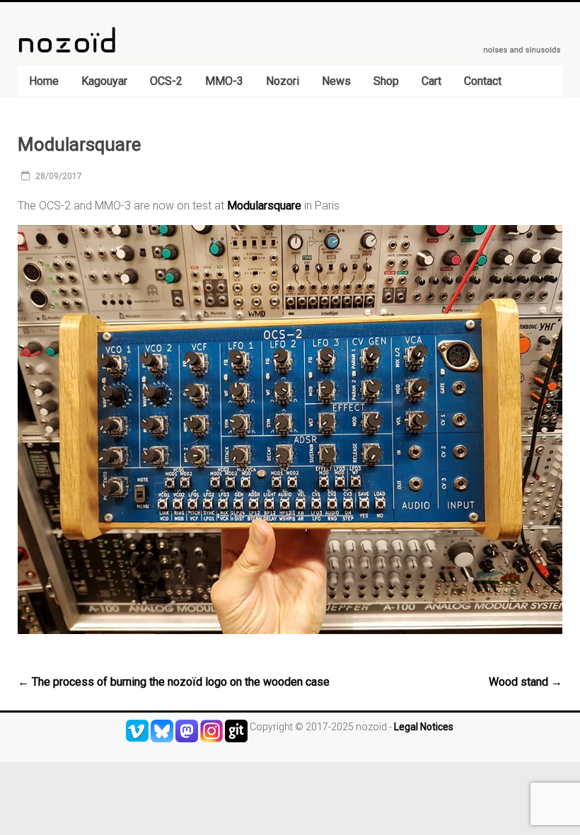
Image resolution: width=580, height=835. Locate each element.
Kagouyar (104, 81)
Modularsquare (264, 205)
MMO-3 (224, 81)
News (336, 81)
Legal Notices (423, 726)
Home (44, 81)
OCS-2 (166, 81)
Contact (482, 81)
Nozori (282, 81)
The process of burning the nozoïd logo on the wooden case (174, 682)
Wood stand (525, 682)
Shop (386, 81)
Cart (431, 81)
